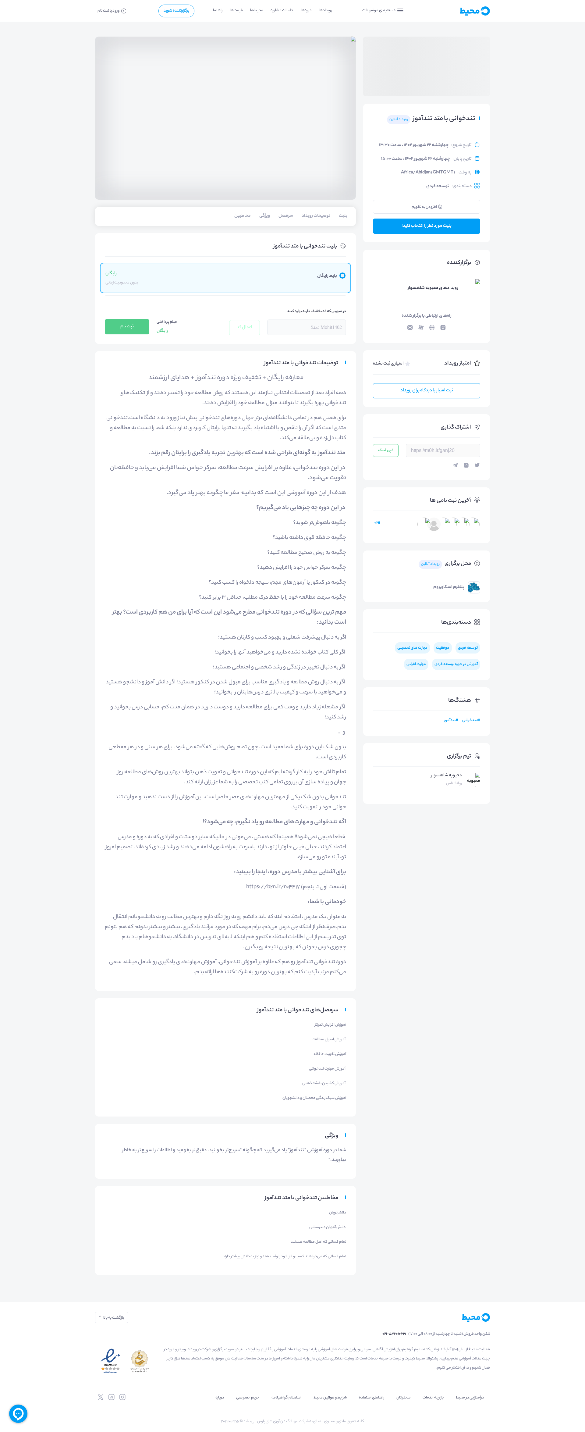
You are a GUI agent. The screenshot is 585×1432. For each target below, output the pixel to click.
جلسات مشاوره (282, 10)
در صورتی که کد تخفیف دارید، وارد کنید (316, 311)
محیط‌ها (256, 10)
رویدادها (325, 10)
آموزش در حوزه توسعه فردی (456, 664)
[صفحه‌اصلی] (460, 11)
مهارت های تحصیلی (412, 648)
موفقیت (442, 648)
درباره (219, 1398)
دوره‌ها (306, 10)
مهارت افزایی (416, 664)
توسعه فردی (437, 186)
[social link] (122, 1397)
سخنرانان (403, 1398)
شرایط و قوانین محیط (330, 1398)
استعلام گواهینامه (286, 1398)
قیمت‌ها (236, 10)
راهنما (217, 10)
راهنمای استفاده (371, 1398)
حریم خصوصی (247, 1398)
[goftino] (18, 1414)
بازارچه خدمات (433, 1398)
